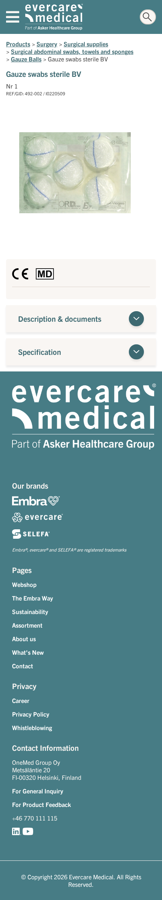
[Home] (54, 17)
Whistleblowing (32, 727)
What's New (28, 652)
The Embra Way (32, 598)
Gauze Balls (26, 59)
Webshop (24, 584)
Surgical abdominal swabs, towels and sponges (72, 51)
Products (18, 43)
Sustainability (30, 611)
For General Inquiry (37, 791)
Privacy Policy (30, 714)
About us (24, 638)
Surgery (47, 43)
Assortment (27, 625)
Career (20, 700)
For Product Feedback (41, 804)
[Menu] (12, 16)
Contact (22, 665)
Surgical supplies (86, 43)
